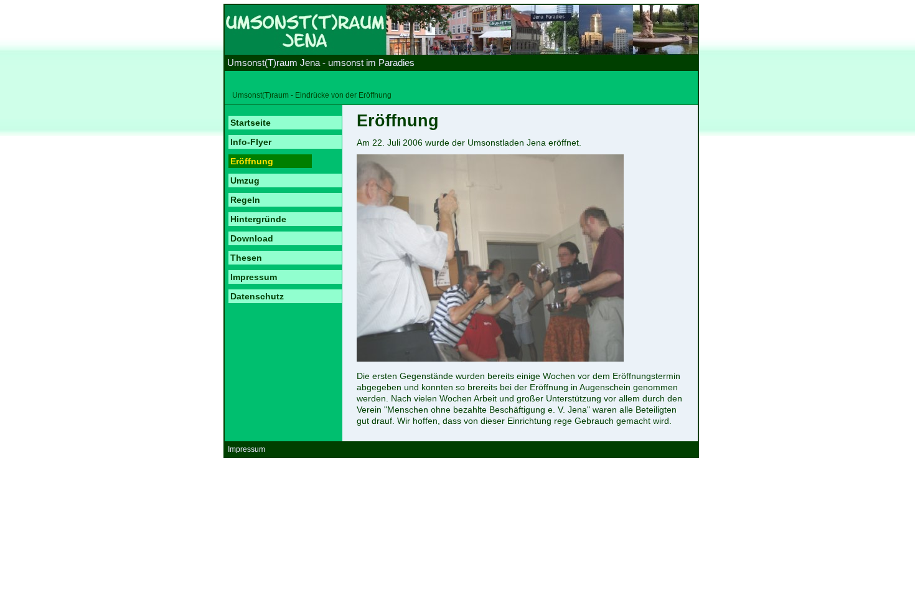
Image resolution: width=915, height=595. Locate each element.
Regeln (245, 200)
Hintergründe (258, 219)
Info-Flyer (250, 142)
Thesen (246, 258)
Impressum (253, 277)
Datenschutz (257, 296)
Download (251, 238)
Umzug (245, 180)
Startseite (250, 123)
